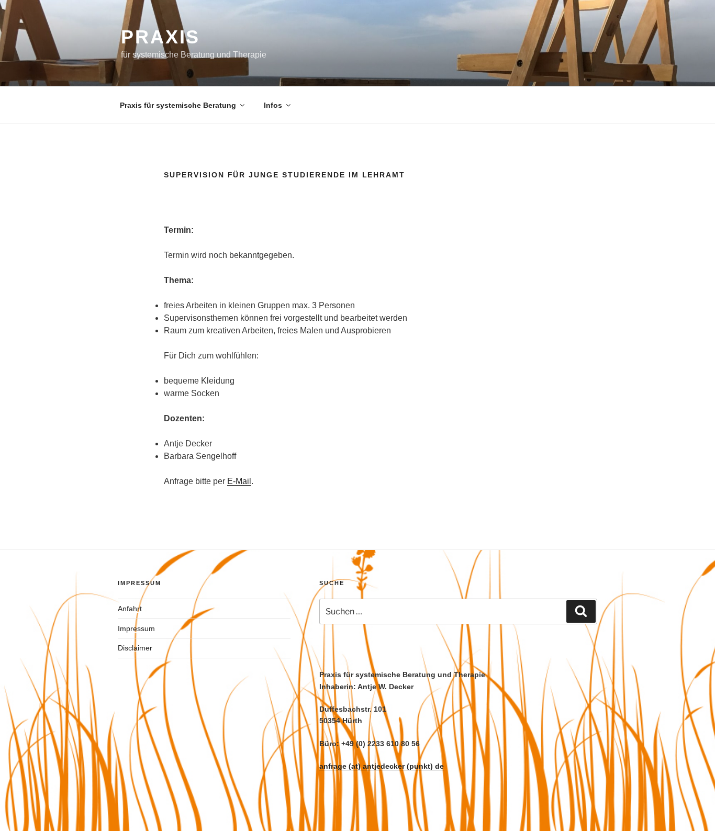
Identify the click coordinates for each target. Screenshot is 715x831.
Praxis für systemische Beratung (178, 105)
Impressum (136, 628)
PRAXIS (160, 37)
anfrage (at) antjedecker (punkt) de (381, 766)
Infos (273, 105)
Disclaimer (135, 648)
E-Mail (239, 481)
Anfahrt (130, 608)
